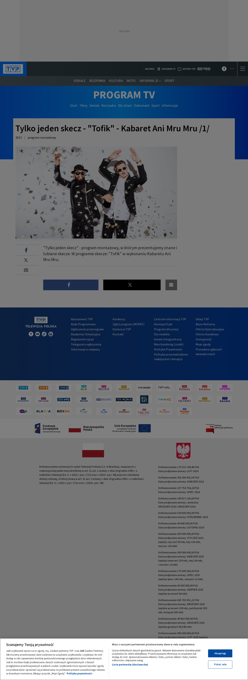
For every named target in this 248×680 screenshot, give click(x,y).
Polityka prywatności (79, 673)
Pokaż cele (220, 664)
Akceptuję (220, 653)
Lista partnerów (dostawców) (130, 664)
